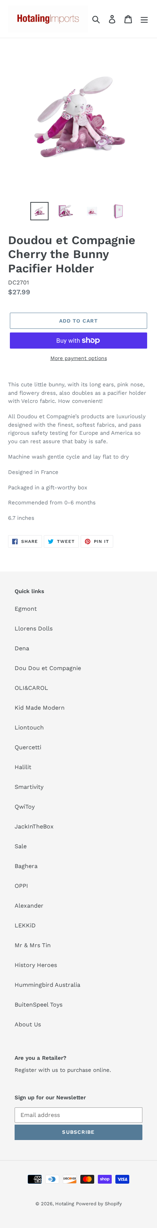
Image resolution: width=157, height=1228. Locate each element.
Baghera (26, 866)
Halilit (23, 767)
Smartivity (29, 786)
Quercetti (28, 747)
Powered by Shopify (99, 1203)
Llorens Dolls (34, 628)
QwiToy (25, 806)
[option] (39, 211)
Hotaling (64, 1203)
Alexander (29, 905)
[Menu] (144, 19)
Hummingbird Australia (47, 984)
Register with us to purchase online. (63, 1070)
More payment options (78, 358)
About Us (28, 1024)
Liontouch (29, 727)
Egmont (26, 608)
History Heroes (36, 965)
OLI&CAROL (31, 687)
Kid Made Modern (40, 707)
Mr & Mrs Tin (33, 945)
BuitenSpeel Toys (38, 1004)
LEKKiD (25, 925)
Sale (21, 846)
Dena (22, 648)
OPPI (21, 885)
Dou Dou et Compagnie (48, 668)
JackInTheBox (34, 826)
